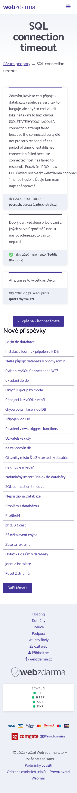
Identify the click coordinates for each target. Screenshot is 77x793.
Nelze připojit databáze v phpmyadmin (35, 361)
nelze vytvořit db (18, 448)
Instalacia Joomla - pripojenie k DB (32, 351)
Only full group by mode (24, 390)
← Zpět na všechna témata (38, 321)
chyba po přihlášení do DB (25, 409)
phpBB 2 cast (15, 525)
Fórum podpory (16, 64)
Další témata (17, 588)
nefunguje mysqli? (19, 467)
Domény (38, 621)
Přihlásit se (40, 653)
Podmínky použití (38, 765)
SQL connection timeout (24, 487)
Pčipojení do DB (17, 419)
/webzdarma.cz (39, 659)
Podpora (38, 633)
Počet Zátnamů (17, 573)
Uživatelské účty (18, 438)
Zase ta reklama (17, 544)
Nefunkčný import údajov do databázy (35, 477)
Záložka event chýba (21, 535)
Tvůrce (38, 627)
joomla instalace (18, 564)
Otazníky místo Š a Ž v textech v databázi (37, 458)
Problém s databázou (22, 506)
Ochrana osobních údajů (26, 772)
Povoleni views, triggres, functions (31, 429)
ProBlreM (12, 516)
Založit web (38, 646)
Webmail (39, 778)
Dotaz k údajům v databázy (26, 554)
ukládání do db (17, 380)
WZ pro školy (38, 640)
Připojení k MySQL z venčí (25, 400)
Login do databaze (20, 342)
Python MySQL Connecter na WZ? (31, 371)
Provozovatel (60, 772)
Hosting (38, 614)
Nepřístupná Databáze (23, 496)
